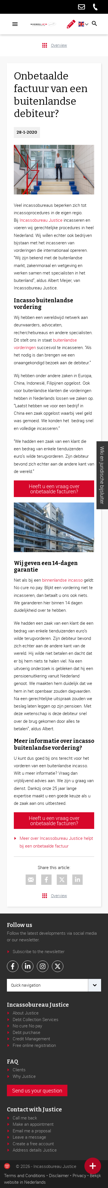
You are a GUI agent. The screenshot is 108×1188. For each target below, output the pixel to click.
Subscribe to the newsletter (39, 951)
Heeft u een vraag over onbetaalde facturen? (54, 489)
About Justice (26, 1013)
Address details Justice (35, 1150)
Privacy (79, 1175)
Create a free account (33, 1143)
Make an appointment (33, 1124)
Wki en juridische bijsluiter (102, 475)
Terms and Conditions (24, 1175)
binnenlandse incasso (62, 580)
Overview (59, 45)
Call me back (25, 1118)
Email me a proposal (32, 1131)
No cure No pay (27, 1026)
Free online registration (34, 1045)
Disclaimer (59, 1175)
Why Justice (24, 1076)
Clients (19, 1069)
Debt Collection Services (35, 1019)
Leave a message (29, 1137)
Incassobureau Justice (41, 220)
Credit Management (31, 1038)
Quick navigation (26, 985)
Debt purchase (26, 1032)
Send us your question (37, 1090)
